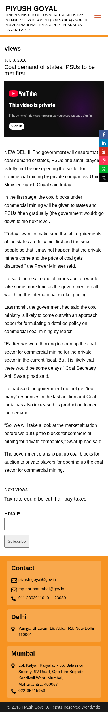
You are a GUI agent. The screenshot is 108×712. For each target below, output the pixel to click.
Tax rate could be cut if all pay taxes (45, 499)
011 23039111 (59, 598)
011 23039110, (32, 598)
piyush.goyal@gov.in (37, 579)
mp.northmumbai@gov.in (41, 588)
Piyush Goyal (46, 18)
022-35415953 (31, 690)
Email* (12, 513)
